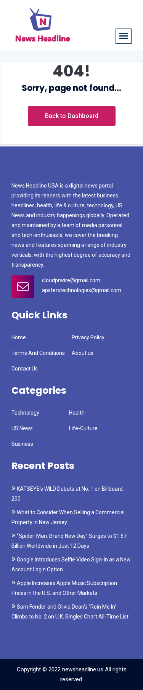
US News (22, 428)
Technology (25, 413)
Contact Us (24, 369)
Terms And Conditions (38, 353)
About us (82, 353)
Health (77, 413)
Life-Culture (83, 428)
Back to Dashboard (71, 115)
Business (22, 444)
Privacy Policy (88, 337)
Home (18, 337)
